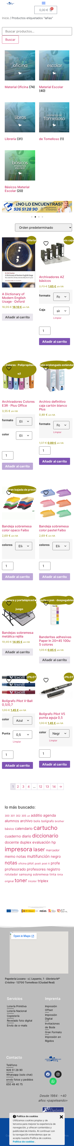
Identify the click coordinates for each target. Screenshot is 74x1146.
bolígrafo (47, 821)
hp (54, 842)
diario (26, 836)
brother (59, 821)
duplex (25, 842)
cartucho (45, 827)
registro (53, 869)
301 (12, 815)
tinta (53, 874)
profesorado (15, 869)
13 (47, 787)
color (5, 434)
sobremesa (41, 874)
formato (44, 295)
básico (9, 829)
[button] (43, 3)
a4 (28, 816)
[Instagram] (58, 1074)
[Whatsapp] (53, 1081)
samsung (25, 874)
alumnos (12, 821)
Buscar (10, 39)
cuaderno (13, 836)
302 (18, 815)
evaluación (41, 842)
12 (40, 787)
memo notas (15, 856)
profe (55, 863)
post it (46, 863)
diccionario (45, 836)
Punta (6, 733)
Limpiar (57, 317)
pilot (30, 863)
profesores (36, 869)
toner (21, 880)
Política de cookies (24, 1141)
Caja (42, 309)
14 (54, 787)
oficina (22, 863)
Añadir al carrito (17, 317)
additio (36, 815)
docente (12, 842)
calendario (24, 828)
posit (38, 863)
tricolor (32, 881)
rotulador (11, 874)
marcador (53, 850)
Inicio (5, 18)
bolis (37, 821)
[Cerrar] (61, 1116)
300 (7, 815)
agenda (49, 815)
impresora (18, 849)
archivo (26, 821)
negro (56, 856)
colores (7, 545)
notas (11, 863)
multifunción (38, 856)
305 (24, 815)
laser (39, 849)
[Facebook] (48, 1074)
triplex (43, 881)
